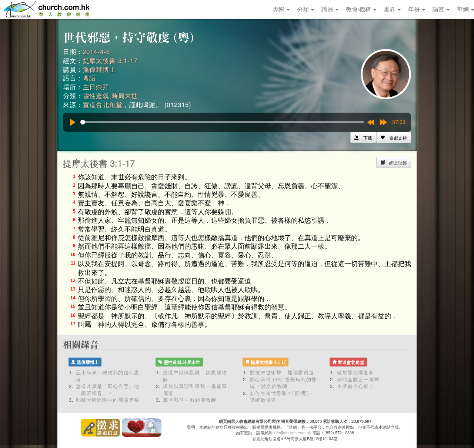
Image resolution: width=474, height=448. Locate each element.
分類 (303, 9)
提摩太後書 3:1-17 (110, 60)
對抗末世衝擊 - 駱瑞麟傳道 (282, 372)
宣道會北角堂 (103, 104)
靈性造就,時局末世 (110, 95)
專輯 (279, 9)
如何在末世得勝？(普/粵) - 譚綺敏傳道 (281, 396)
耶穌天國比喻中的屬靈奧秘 (108, 399)
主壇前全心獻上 (355, 385)
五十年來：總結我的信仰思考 (108, 376)
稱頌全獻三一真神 (358, 379)
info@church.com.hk (292, 432)
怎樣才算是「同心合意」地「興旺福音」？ (108, 389)
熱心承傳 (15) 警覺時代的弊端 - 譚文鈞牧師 (283, 383)
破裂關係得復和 (355, 372)
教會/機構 (359, 9)
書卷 (390, 9)
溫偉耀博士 (99, 69)
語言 (439, 9)
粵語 (89, 77)
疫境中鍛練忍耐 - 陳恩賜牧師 (195, 376)
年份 (414, 9)
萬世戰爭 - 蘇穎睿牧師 (190, 399)
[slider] (222, 122)
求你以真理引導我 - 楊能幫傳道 (195, 389)
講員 (328, 9)
